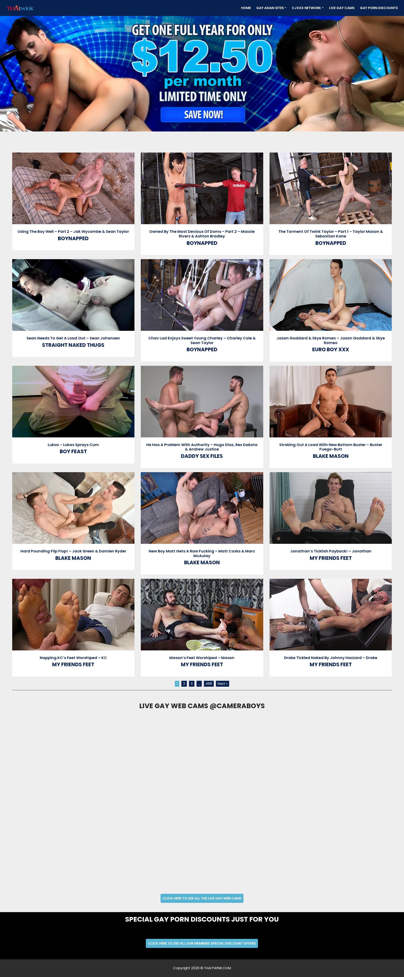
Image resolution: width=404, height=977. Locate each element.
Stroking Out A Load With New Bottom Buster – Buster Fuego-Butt (330, 447)
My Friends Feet (331, 558)
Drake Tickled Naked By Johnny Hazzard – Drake (330, 657)
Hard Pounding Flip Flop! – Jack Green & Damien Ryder (73, 551)
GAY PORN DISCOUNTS (379, 7)
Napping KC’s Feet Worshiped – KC (73, 657)
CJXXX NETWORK (306, 7)
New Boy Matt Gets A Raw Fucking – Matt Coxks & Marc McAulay (202, 553)
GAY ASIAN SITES (270, 7)
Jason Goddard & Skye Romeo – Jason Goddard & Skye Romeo (330, 340)
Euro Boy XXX (330, 349)
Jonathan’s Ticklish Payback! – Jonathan (330, 551)
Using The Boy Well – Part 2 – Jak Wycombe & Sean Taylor (73, 231)
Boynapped (73, 238)
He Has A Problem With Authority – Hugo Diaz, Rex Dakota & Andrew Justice (202, 447)
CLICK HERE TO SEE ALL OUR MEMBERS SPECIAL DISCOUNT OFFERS (202, 943)
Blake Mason (331, 456)
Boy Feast (73, 451)
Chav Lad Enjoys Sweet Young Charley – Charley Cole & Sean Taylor (202, 340)
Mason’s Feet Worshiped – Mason (201, 657)
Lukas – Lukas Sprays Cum (73, 444)
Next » (222, 683)
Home (246, 7)
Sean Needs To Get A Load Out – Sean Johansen (73, 338)
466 (209, 683)
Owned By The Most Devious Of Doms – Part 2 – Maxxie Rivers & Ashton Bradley (202, 234)
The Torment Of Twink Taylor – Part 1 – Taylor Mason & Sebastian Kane (330, 234)
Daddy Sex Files (202, 456)
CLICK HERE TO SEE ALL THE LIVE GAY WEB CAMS (202, 898)
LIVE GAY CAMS (342, 7)
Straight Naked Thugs (73, 345)
